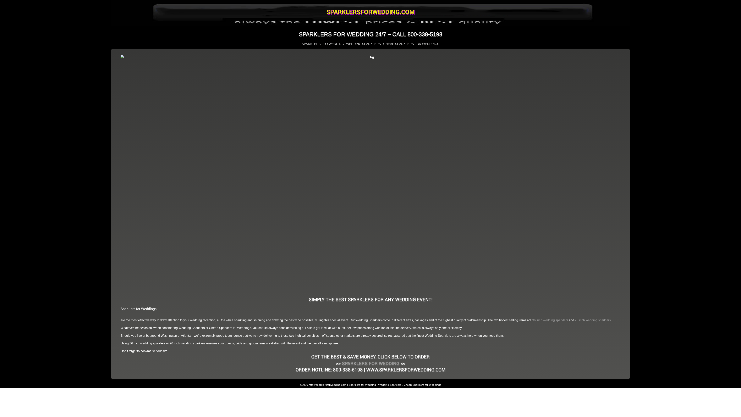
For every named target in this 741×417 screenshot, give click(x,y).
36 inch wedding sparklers (550, 320)
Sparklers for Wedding (370, 363)
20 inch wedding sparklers (593, 320)
